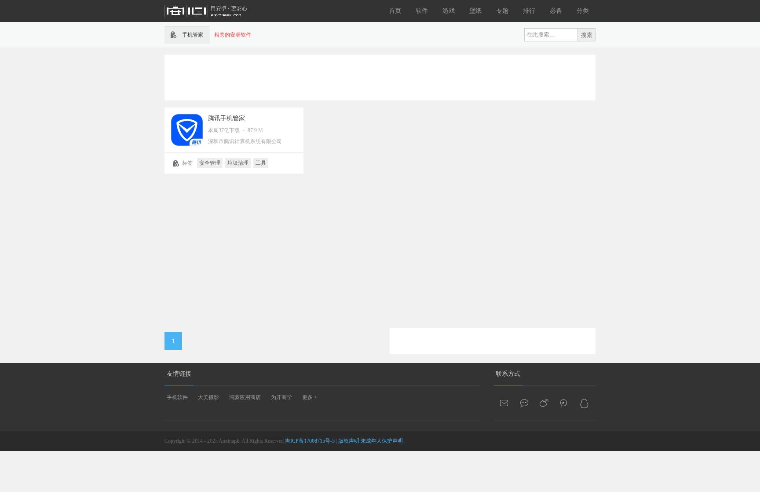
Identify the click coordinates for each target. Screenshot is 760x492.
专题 (502, 10)
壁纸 (475, 10)
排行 (529, 10)
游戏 (448, 10)
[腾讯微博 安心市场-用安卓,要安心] (564, 403)
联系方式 (508, 373)
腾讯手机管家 (226, 118)
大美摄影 (208, 397)
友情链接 (179, 373)
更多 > (309, 397)
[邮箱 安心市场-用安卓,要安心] (505, 403)
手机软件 (177, 397)
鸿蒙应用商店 (245, 397)
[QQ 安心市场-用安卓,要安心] (584, 403)
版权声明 (348, 441)
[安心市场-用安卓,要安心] (206, 20)
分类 (583, 10)
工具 (261, 163)
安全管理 (209, 163)
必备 (556, 10)
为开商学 (281, 397)
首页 (395, 10)
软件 (422, 10)
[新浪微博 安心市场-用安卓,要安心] (544, 403)
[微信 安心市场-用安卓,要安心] (525, 403)
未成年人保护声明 (382, 441)
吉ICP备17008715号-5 (310, 441)
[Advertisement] (380, 76)
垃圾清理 (237, 163)
